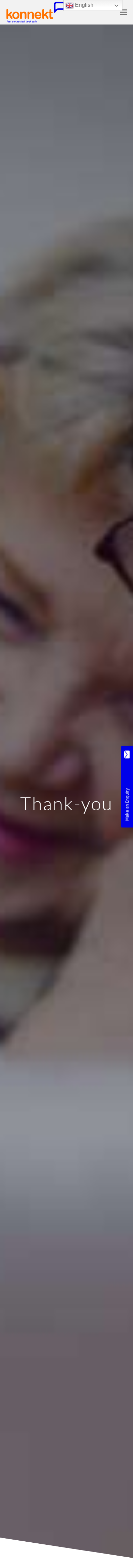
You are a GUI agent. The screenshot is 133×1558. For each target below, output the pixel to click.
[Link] (35, 12)
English (83, 5)
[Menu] (123, 12)
